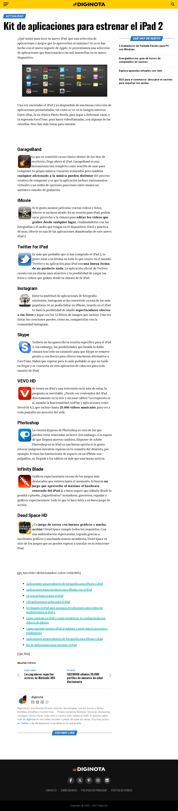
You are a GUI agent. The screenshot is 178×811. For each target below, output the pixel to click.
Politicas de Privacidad (94, 790)
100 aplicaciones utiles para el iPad (48, 601)
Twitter (25, 723)
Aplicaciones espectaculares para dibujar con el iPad (59, 589)
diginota (37, 697)
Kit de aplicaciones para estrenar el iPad (51, 645)
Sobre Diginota (69, 790)
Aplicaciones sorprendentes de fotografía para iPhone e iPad (64, 583)
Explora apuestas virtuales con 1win (140, 70)
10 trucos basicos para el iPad (44, 595)
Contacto (51, 790)
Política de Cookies (121, 790)
